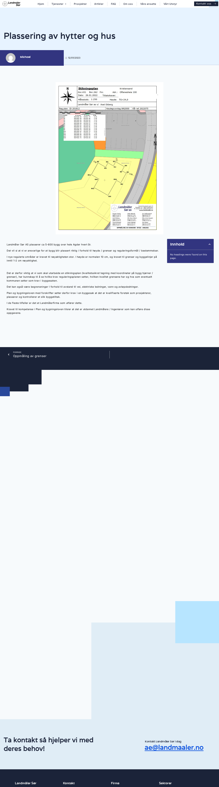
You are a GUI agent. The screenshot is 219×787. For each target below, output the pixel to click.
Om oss (128, 3)
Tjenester (57, 3)
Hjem (41, 3)
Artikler (99, 3)
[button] (210, 244)
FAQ (113, 3)
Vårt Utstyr (170, 3)
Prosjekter (80, 3)
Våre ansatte (148, 3)
